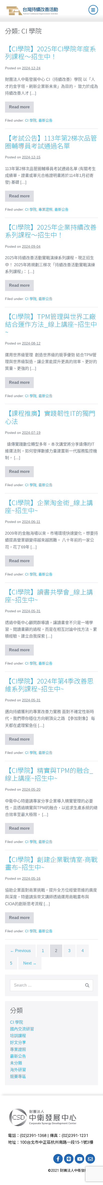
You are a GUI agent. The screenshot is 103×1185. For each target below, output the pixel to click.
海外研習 (18, 1070)
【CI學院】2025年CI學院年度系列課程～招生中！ (50, 52)
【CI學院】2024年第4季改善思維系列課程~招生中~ (49, 684)
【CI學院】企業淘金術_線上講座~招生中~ (49, 506)
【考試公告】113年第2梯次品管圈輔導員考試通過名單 (51, 141)
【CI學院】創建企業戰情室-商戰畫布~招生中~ (51, 862)
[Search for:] (51, 985)
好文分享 (18, 1042)
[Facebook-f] (58, 1158)
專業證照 (45, 209)
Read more (21, 105)
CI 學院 (30, 120)
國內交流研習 (22, 1029)
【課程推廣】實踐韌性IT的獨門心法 (50, 416)
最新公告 (45, 120)
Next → (29, 963)
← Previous (20, 951)
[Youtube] (79, 1158)
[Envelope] (90, 1158)
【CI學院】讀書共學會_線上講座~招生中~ (49, 595)
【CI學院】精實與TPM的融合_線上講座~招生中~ (49, 773)
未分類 (16, 1063)
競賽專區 (18, 1076)
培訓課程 (18, 1036)
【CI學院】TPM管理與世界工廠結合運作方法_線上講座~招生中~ (51, 324)
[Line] (69, 1158)
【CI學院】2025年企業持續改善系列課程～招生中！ (50, 230)
